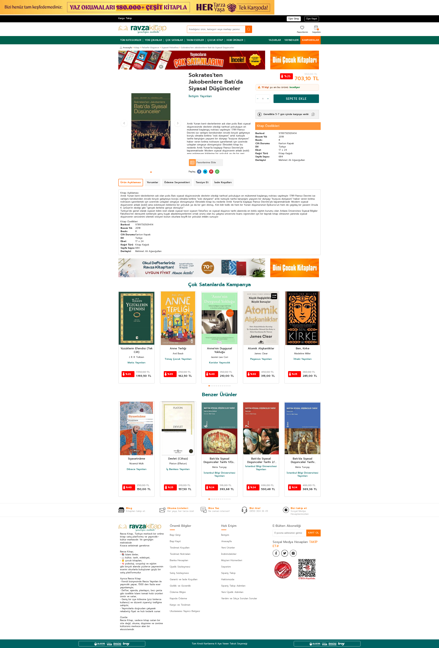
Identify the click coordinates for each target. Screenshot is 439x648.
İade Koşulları (223, 182)
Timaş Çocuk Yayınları (178, 359)
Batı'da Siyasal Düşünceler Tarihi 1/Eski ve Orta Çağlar (220, 460)
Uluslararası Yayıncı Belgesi (185, 611)
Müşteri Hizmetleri (231, 560)
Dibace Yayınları (136, 469)
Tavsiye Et (202, 182)
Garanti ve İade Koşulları (183, 579)
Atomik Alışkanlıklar (261, 348)
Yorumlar (152, 182)
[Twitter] (284, 553)
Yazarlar (275, 40)
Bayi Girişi (175, 535)
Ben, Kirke (302, 348)
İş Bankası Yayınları (178, 469)
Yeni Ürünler (228, 547)
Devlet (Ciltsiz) (178, 459)
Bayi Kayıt (175, 541)
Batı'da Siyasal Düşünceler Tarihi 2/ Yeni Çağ (261, 460)
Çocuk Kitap (215, 40)
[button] (151, 172)
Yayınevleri (291, 40)
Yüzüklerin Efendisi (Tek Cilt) (136, 350)
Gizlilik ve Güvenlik (180, 586)
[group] (150, 121)
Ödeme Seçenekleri (177, 182)
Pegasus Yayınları (261, 359)
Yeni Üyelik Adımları (232, 592)
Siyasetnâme (136, 459)
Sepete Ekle (296, 98)
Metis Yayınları (136, 362)
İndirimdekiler (228, 554)
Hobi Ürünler (235, 40)
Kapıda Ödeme (178, 598)
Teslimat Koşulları (179, 547)
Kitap (136, 47)
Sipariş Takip (228, 573)
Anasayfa (127, 47)
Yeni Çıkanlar (153, 40)
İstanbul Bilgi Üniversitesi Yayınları (219, 474)
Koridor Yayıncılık (219, 362)
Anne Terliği (178, 348)
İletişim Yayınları (200, 96)
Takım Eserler (195, 40)
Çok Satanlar (174, 40)
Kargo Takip (125, 18)
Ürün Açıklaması (130, 182)
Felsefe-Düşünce (150, 47)
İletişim (225, 535)
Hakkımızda (227, 579)
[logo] (142, 29)
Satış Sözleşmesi (179, 573)
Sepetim (226, 567)
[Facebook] (276, 553)
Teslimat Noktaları (180, 554)
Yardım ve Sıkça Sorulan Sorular (239, 598)
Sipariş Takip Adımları (233, 586)
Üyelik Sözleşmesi (180, 567)
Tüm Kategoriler (130, 40)
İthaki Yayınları (303, 359)
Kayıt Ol (313, 533)
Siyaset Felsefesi (170, 47)
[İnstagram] (293, 553)
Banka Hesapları (179, 560)
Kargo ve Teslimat (180, 605)
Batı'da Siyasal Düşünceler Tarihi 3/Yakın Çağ (302, 460)
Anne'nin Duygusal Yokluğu (219, 350)
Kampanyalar (310, 40)
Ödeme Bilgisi (178, 592)
